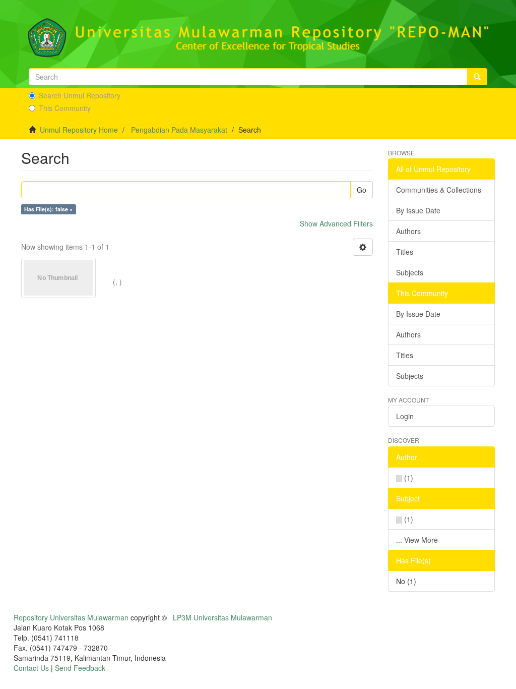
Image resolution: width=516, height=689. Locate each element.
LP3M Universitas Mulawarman (222, 617)
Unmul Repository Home (79, 130)
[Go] (477, 76)
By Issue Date (418, 210)
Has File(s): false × (48, 209)
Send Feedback (80, 668)
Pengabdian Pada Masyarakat (179, 130)
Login (405, 416)
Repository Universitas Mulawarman (71, 617)
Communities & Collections (438, 190)
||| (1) (404, 478)
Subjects (409, 272)
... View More (417, 540)
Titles (404, 252)
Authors (408, 231)
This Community (65, 108)
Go (361, 190)
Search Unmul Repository (79, 95)
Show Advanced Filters (336, 223)
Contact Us (31, 668)
